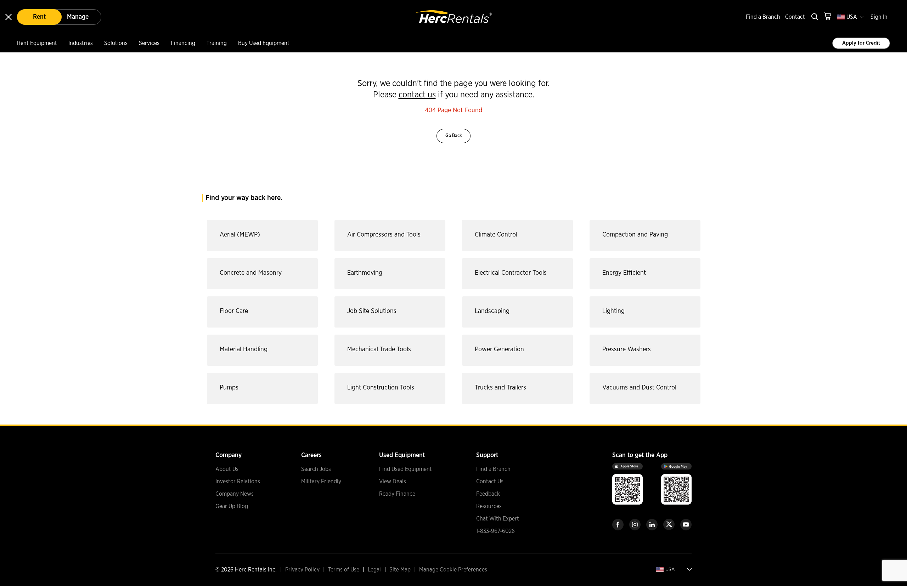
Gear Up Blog (231, 506)
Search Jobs (316, 469)
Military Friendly (321, 481)
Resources (489, 506)
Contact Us (489, 481)
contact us (417, 95)
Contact (795, 17)
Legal (374, 570)
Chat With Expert (497, 519)
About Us (226, 469)
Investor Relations (237, 481)
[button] (260, 235)
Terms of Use (343, 570)
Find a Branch (763, 17)
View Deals (392, 481)
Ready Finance (397, 494)
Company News (234, 494)
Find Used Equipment (405, 469)
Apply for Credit (861, 43)
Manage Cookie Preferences (453, 570)
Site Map (400, 570)
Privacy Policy (302, 570)
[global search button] (814, 17)
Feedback (488, 494)
